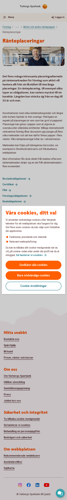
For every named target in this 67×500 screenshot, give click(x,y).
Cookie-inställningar (33, 286)
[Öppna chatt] (60, 493)
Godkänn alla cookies (33, 265)
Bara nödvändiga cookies (33, 275)
